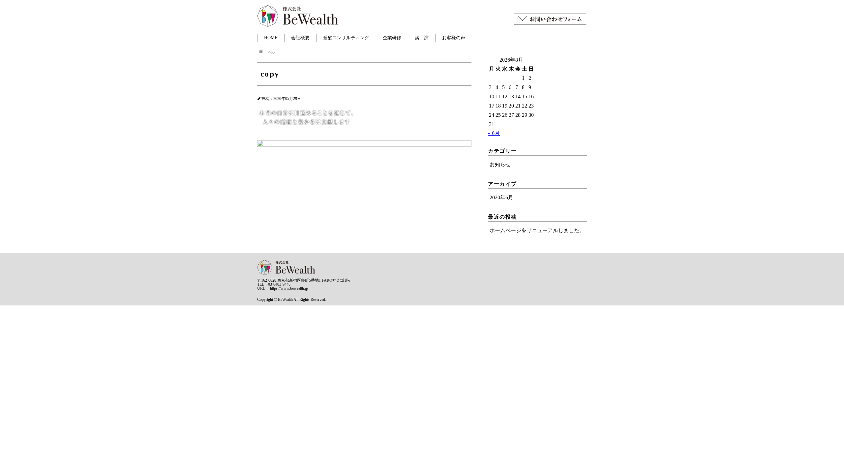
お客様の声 (453, 37)
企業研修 (392, 37)
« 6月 (494, 133)
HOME (271, 37)
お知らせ (500, 164)
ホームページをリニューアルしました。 (537, 230)
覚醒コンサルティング (346, 37)
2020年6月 (501, 197)
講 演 (422, 37)
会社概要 (300, 37)
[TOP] (261, 51)
